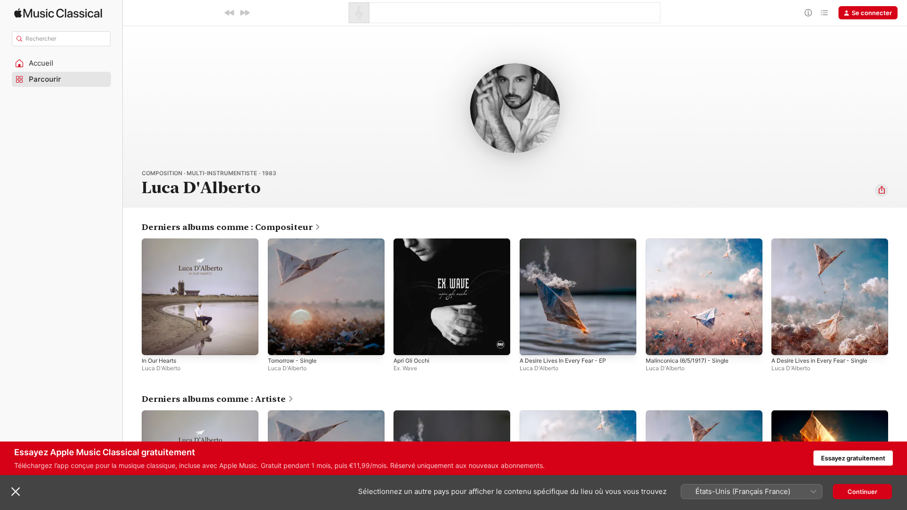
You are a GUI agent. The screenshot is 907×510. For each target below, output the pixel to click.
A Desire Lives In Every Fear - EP (568, 242)
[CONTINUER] (244, 12)
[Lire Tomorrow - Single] (280, 343)
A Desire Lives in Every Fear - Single (824, 242)
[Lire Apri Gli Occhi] (405, 343)
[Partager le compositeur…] (881, 190)
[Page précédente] (132, 296)
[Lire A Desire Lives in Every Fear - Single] (783, 343)
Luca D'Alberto (161, 368)
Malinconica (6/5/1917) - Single (691, 242)
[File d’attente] (824, 12)
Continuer (862, 491)
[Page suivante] (897, 296)
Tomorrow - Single (295, 242)
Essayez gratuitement (853, 458)
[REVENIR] (229, 12)
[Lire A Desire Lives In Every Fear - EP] (531, 343)
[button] (61, 63)
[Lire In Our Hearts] (153, 343)
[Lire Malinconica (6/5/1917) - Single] (657, 343)
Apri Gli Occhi (413, 242)
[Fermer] (15, 491)
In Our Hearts (161, 242)
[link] (231, 227)
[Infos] (808, 12)
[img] (58, 13)
